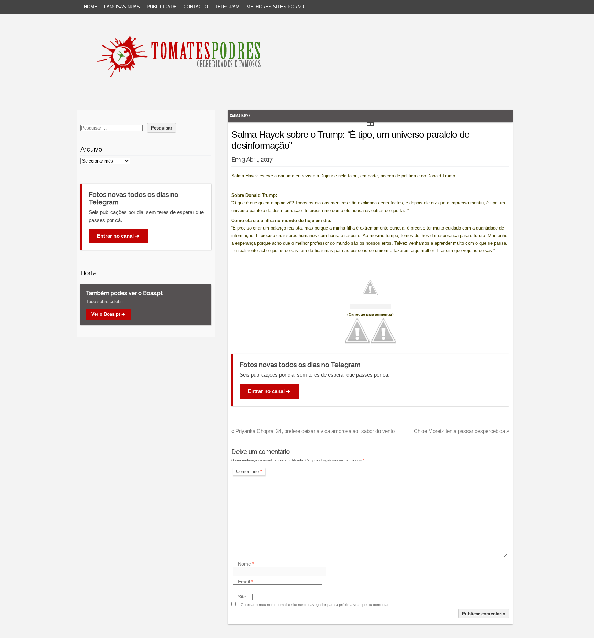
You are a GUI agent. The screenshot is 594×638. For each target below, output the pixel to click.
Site (242, 597)
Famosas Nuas (122, 6)
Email (245, 581)
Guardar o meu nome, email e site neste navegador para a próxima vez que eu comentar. (315, 605)
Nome (246, 564)
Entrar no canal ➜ (269, 391)
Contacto (196, 6)
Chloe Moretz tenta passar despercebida (461, 431)
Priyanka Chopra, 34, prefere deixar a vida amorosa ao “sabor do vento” (313, 431)
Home (90, 6)
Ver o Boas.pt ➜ (108, 314)
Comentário (249, 471)
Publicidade (162, 6)
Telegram (227, 6)
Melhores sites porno (275, 6)
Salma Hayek (240, 116)
